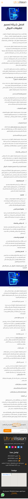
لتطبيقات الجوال (19, 337)
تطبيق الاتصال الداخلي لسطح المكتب (18, 391)
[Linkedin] (9, 447)
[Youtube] (15, 447)
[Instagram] (12, 447)
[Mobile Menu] (2, 2)
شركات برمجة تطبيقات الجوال (17, 126)
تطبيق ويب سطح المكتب (21, 384)
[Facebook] (21, 447)
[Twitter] (18, 447)
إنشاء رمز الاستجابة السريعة (20, 388)
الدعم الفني (19, 374)
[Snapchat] (7, 447)
